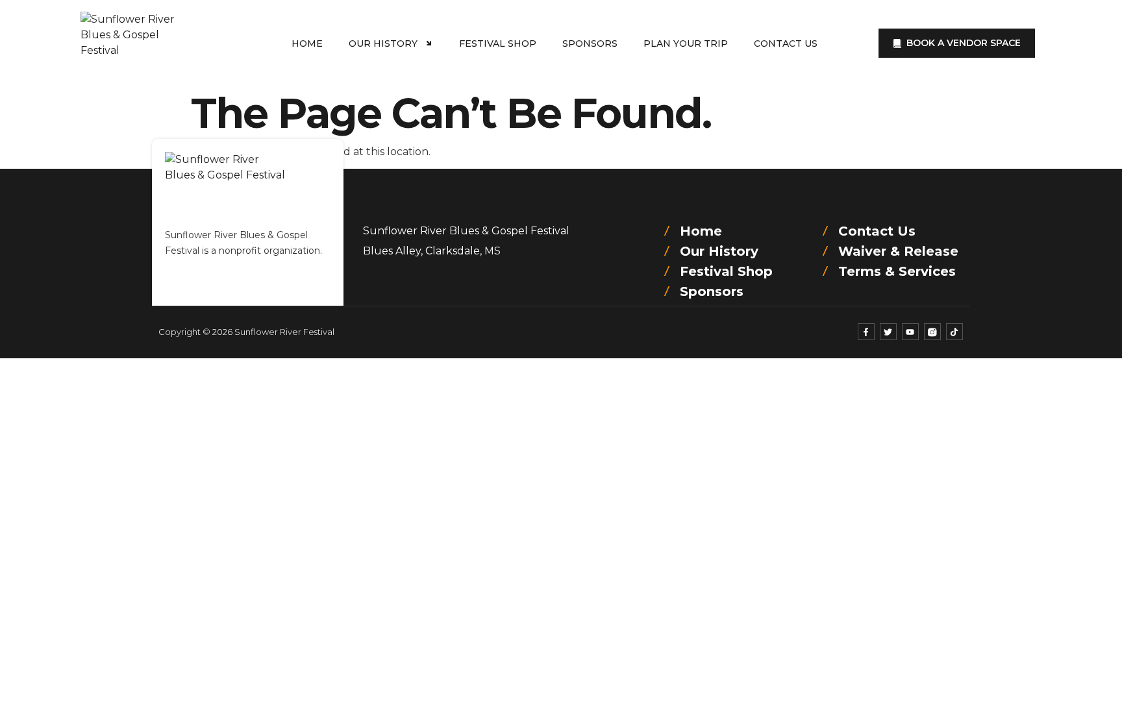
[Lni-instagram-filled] (932, 331)
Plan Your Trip (685, 43)
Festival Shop (497, 43)
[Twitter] (888, 331)
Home (307, 43)
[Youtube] (910, 331)
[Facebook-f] (866, 331)
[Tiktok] (954, 331)
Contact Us (785, 43)
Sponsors (589, 43)
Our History (383, 43)
